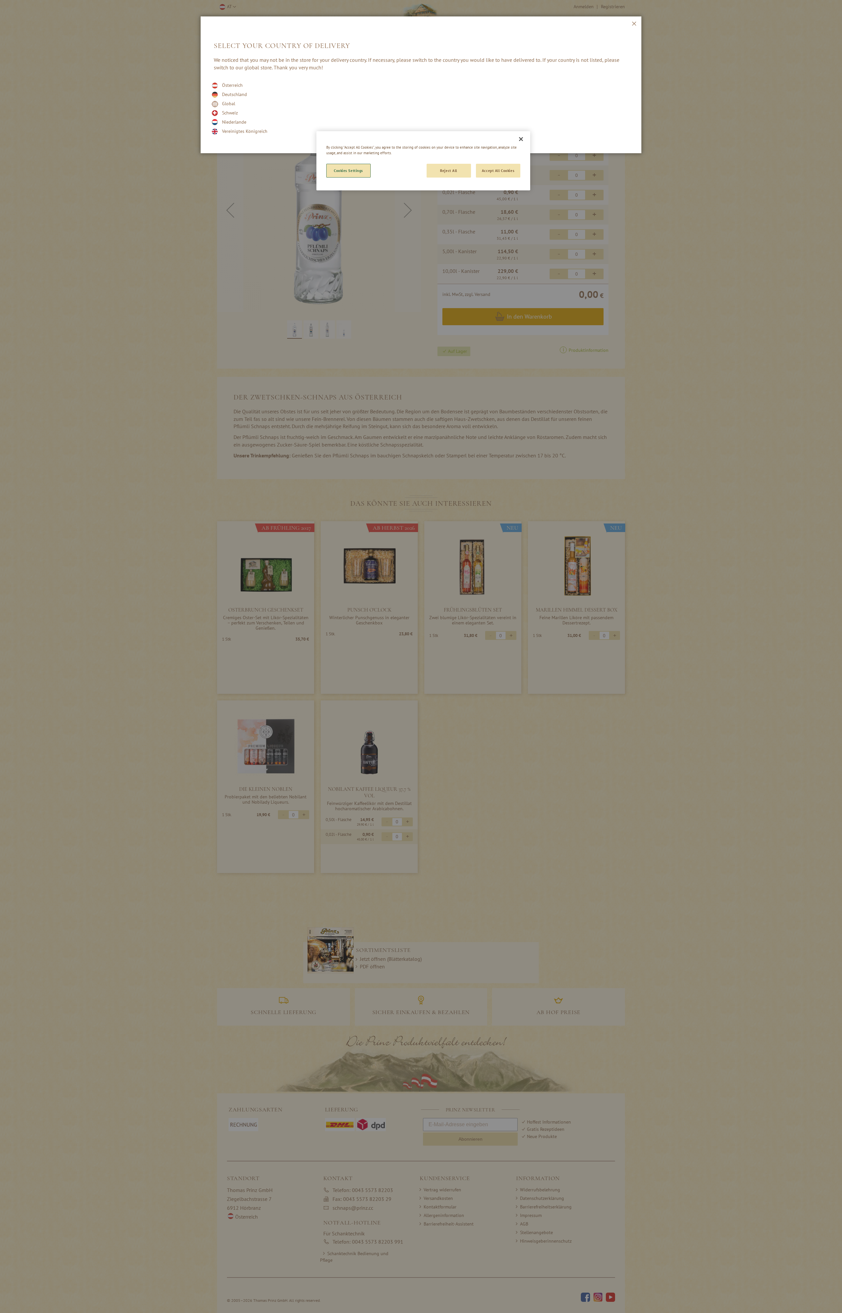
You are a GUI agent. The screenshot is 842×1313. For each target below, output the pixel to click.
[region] (423, 160)
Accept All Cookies (498, 170)
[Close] (521, 139)
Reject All (448, 170)
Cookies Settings (348, 170)
